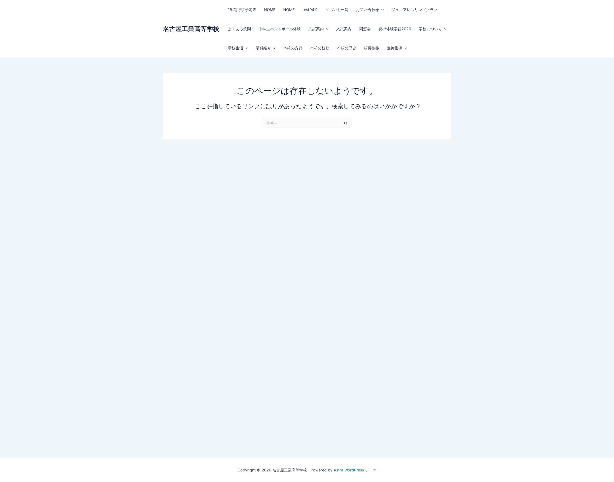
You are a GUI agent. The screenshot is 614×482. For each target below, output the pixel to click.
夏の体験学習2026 (394, 28)
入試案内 (316, 28)
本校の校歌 (319, 48)
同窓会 (365, 28)
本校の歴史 (346, 48)
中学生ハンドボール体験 (280, 28)
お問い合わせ (367, 9)
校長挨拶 (371, 48)
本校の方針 (292, 48)
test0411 (310, 9)
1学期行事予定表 (242, 9)
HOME (270, 9)
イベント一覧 (336, 9)
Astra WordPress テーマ (355, 470)
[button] (381, 9)
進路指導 (394, 48)
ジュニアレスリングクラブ (414, 9)
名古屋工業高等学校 (191, 28)
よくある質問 (239, 28)
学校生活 (235, 48)
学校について (430, 28)
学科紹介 (263, 48)
